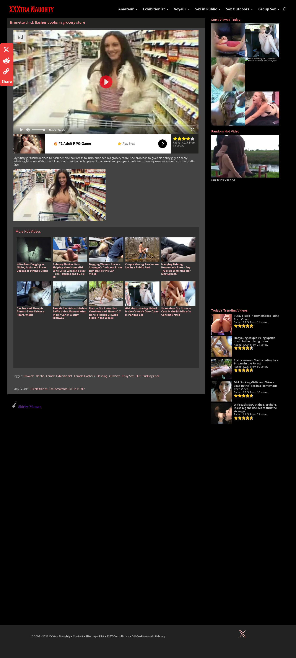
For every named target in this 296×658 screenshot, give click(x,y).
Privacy (160, 636)
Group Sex (267, 9)
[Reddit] (7, 60)
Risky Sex (128, 376)
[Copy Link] (7, 71)
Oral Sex (114, 376)
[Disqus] (106, 453)
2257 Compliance (118, 636)
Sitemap (91, 636)
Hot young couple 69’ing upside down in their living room (254, 339)
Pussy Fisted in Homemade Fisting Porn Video (256, 317)
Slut (138, 376)
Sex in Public (206, 9)
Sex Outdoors (237, 9)
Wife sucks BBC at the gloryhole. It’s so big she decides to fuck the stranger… (255, 408)
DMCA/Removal (142, 636)
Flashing (102, 376)
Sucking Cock (151, 376)
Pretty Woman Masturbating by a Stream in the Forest (256, 362)
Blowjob (29, 376)
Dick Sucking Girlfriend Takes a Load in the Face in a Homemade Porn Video (255, 385)
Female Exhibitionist (59, 376)
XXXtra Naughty (59, 636)
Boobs (40, 376)
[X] (7, 49)
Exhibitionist (154, 9)
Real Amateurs (58, 389)
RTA (101, 636)
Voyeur (180, 9)
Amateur (126, 9)
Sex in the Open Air (223, 179)
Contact (78, 636)
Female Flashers (84, 376)
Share (7, 81)
